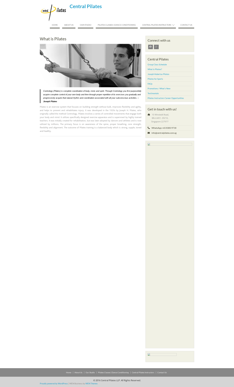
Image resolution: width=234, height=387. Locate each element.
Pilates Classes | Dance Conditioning (117, 25)
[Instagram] (156, 47)
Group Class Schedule (157, 64)
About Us (68, 25)
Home (55, 25)
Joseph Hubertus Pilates (158, 74)
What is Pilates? (155, 69)
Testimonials (153, 93)
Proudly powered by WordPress (54, 383)
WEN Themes (91, 383)
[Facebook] (150, 47)
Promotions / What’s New (159, 88)
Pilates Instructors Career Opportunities (166, 98)
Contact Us (186, 25)
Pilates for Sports (155, 79)
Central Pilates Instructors (156, 25)
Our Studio (85, 25)
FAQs (150, 83)
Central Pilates (86, 6)
